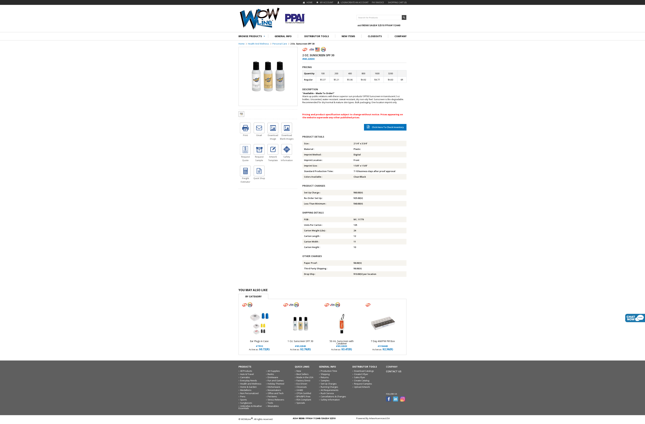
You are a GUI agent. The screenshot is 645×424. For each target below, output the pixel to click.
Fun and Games (276, 380)
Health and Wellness (258, 43)
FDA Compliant (303, 399)
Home (309, 2)
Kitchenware (274, 386)
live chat (635, 318)
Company (392, 366)
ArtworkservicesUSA (379, 418)
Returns (325, 377)
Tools (270, 402)
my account (326, 2)
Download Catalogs (364, 370)
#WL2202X (342, 343)
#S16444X (383, 343)
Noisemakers (274, 390)
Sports (243, 399)
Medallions (245, 390)
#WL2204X (300, 343)
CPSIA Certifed (303, 393)
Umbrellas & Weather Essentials (250, 407)
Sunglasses (246, 402)
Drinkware (273, 377)
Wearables (273, 406)
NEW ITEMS (348, 36)
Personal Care (279, 43)
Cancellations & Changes (333, 396)
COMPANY (400, 36)
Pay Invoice (378, 2)
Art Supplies (274, 370)
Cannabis (245, 377)
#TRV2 (259, 343)
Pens (242, 396)
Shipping (325, 374)
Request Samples (363, 383)
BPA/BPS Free (303, 396)
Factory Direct (303, 380)
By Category (253, 296)
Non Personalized (249, 393)
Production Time (329, 370)
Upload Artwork (362, 386)
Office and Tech (276, 393)
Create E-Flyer (361, 374)
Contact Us (393, 371)
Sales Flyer (359, 377)
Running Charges (329, 386)
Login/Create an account (355, 2)
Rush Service (327, 393)
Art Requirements (329, 390)
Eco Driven (301, 383)
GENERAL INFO (283, 36)
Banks (271, 374)
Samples (325, 380)
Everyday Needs (248, 380)
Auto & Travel (247, 374)
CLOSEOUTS (375, 36)
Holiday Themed (276, 383)
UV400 (299, 390)
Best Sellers (302, 374)
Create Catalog (361, 380)
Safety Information (330, 399)
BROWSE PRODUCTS (250, 36)
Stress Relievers (276, 399)
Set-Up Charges (329, 383)
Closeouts (301, 386)
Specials (300, 402)
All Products (246, 370)
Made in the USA (304, 377)
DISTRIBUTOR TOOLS (316, 36)
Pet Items (272, 396)
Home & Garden (248, 386)
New (298, 370)
